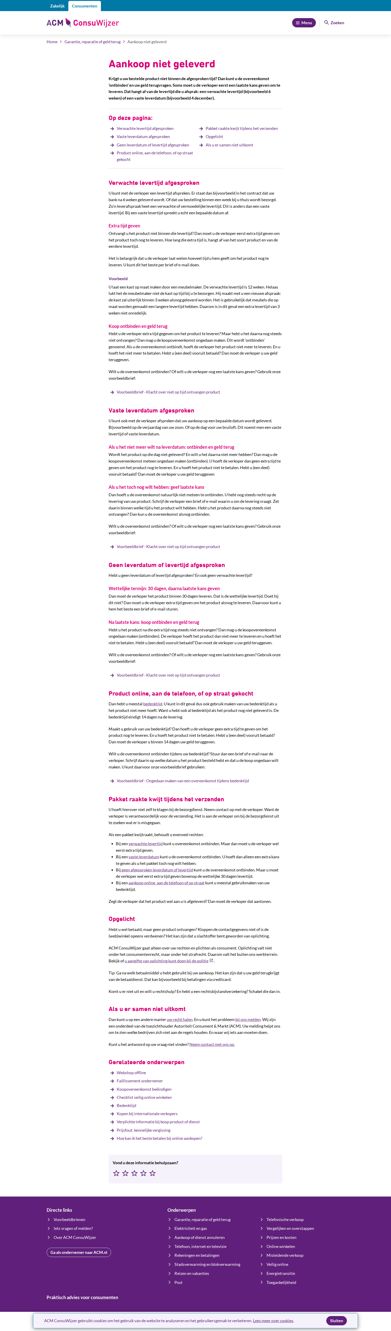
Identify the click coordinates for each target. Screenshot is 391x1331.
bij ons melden (248, 1019)
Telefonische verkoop (285, 1219)
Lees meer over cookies (273, 1320)
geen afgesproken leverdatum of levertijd (157, 869)
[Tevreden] (143, 1173)
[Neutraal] (134, 1173)
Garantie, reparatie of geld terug (92, 41)
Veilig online (277, 1264)
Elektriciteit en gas (190, 1228)
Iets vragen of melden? (73, 1228)
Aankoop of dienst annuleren (199, 1237)
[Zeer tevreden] (152, 1173)
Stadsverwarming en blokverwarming (207, 1264)
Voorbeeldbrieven (69, 1219)
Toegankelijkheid (281, 1282)
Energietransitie (281, 1273)
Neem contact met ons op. (212, 1044)
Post (178, 1282)
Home (52, 41)
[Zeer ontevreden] (116, 1173)
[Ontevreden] (125, 1173)
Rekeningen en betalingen (196, 1255)
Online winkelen (281, 1246)
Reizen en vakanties (191, 1273)
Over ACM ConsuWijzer (75, 1237)
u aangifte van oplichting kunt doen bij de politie (169, 960)
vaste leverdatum (144, 856)
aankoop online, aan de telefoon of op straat (167, 882)
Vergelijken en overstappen (290, 1228)
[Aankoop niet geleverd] (121, 869)
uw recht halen (180, 1019)
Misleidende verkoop (285, 1255)
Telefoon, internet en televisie (200, 1246)
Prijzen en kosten (281, 1237)
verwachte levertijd (146, 843)
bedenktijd (152, 703)
